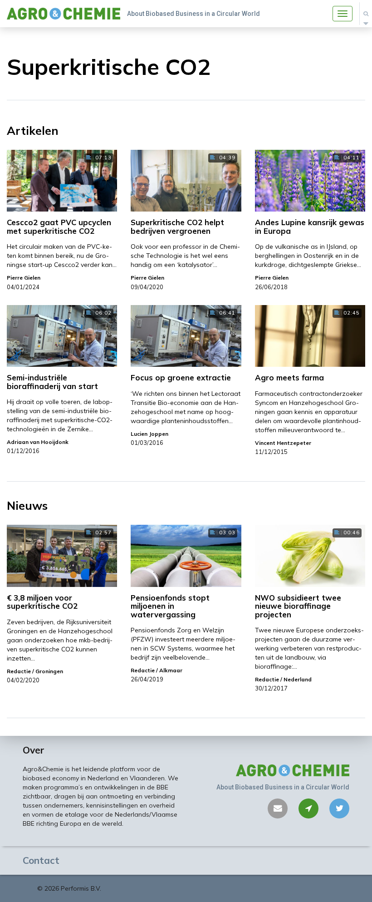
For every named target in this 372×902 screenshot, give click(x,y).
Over (33, 750)
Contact (41, 860)
